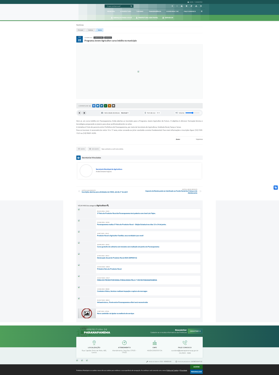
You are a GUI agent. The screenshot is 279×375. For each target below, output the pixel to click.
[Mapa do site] (196, 6)
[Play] (79, 113)
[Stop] (84, 113)
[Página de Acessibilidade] (201, 6)
